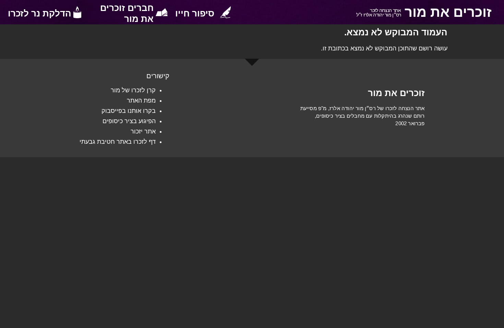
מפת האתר (141, 100)
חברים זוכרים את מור (127, 13)
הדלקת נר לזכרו (39, 13)
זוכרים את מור (448, 12)
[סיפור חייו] (225, 12)
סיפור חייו (194, 13)
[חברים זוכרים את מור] (162, 12)
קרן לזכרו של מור (133, 90)
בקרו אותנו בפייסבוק (128, 110)
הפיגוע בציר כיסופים (129, 121)
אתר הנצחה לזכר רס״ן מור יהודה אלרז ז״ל (378, 12)
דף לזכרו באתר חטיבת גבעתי (118, 141)
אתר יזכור (143, 131)
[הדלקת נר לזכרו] (77, 12)
